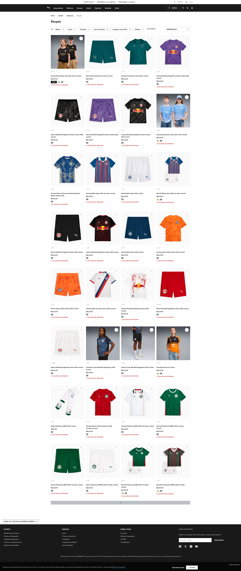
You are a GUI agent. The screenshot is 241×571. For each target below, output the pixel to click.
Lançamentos (58, 8)
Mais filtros (150, 29)
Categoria (70, 15)
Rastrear (180, 2)
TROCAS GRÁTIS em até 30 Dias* (126, 2)
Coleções (108, 8)
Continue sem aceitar (234, 564)
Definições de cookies (178, 567)
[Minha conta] (192, 8)
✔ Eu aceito (192, 567)
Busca (174, 8)
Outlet (117, 8)
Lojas (190, 2)
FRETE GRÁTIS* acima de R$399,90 (106, 2)
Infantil (88, 8)
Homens (79, 8)
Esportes (98, 8)
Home (53, 15)
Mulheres (70, 8)
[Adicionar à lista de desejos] (81, 38)
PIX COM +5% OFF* (89, 2)
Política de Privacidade (118, 567)
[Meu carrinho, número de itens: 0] (187, 8)
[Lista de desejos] (183, 8)
